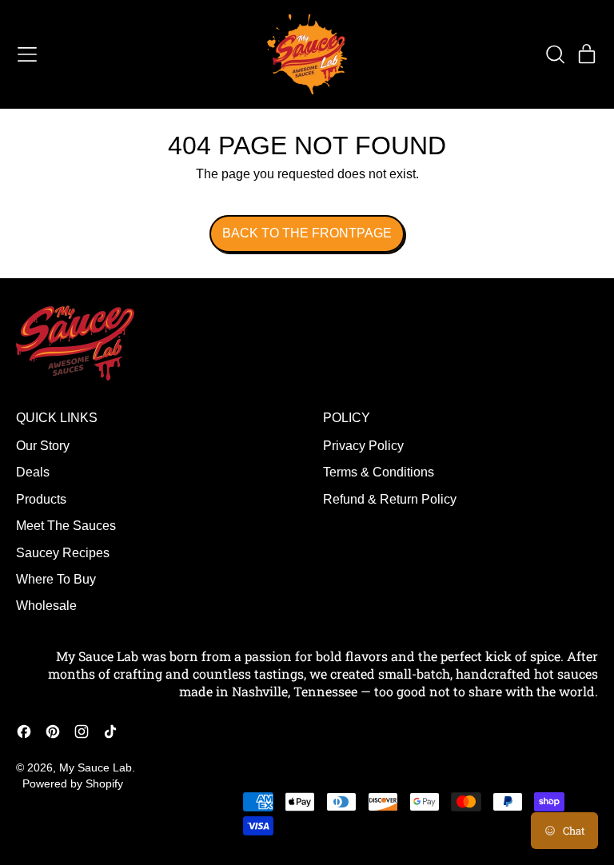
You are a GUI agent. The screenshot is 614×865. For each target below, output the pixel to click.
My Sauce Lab (95, 767)
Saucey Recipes (63, 553)
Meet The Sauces (66, 525)
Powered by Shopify (72, 783)
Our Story (43, 445)
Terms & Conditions (378, 472)
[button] (555, 54)
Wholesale (46, 605)
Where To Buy (56, 579)
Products (41, 499)
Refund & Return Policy (390, 499)
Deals (33, 472)
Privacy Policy (363, 445)
